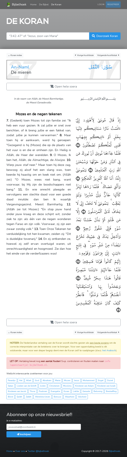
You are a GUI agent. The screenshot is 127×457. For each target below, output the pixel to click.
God (37, 380)
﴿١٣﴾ (78, 277)
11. (20, 189)
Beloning (98, 391)
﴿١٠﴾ (83, 211)
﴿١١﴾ (78, 228)
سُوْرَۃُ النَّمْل (100, 67)
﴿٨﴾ (90, 169)
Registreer (113, 4)
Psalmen (43, 391)
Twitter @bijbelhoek (38, 451)
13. (36, 229)
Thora (32, 391)
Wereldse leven (42, 396)
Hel (20, 380)
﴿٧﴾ (78, 144)
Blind (10, 396)
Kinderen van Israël (106, 385)
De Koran (56, 4)
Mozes (67, 380)
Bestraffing (111, 391)
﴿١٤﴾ (118, 309)
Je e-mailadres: (14, 420)
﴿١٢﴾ (78, 261)
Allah (28, 380)
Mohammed (88, 380)
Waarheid (69, 396)
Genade (86, 391)
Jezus (76, 380)
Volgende (107, 55)
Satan (10, 385)
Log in (101, 4)
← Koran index (15, 55)
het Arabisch (109, 350)
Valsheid (82, 396)
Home (34, 4)
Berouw (57, 396)
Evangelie (55, 391)
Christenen (54, 385)
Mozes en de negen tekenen (39, 114)
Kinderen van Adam (84, 385)
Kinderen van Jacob (17, 391)
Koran (66, 391)
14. (40, 239)
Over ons (20, 451)
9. (51, 155)
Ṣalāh (19, 396)
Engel (101, 380)
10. (69, 160)
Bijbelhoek (18, 4)
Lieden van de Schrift (26, 385)
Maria (57, 380)
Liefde (76, 391)
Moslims (67, 385)
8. (61, 135)
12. (69, 204)
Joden (43, 385)
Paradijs (12, 380)
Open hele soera (65, 86)
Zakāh (28, 396)
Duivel (110, 380)
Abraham (47, 380)
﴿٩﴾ (78, 178)
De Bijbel (44, 4)
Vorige (85, 55)
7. (7, 120)
